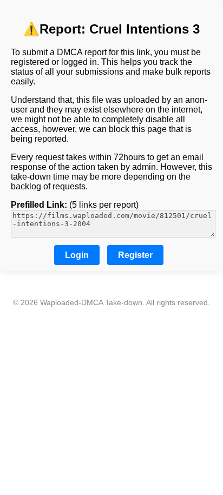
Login (77, 255)
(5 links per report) (75, 204)
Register (135, 255)
